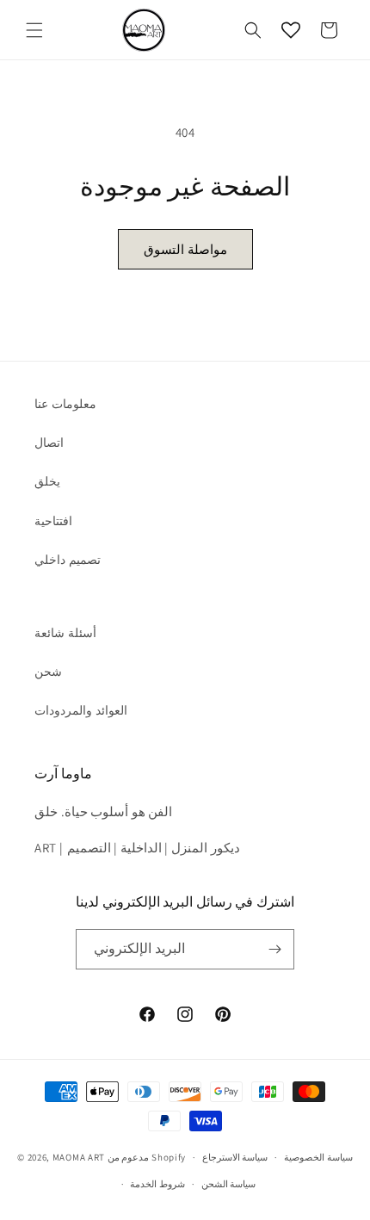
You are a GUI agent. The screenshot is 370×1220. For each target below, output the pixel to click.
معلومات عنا (65, 404)
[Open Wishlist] (291, 30)
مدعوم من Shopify (147, 1157)
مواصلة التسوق (185, 249)
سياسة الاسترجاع (235, 1157)
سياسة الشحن (228, 1184)
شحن (48, 671)
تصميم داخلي (67, 559)
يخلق (47, 481)
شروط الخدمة (157, 1184)
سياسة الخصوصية (318, 1157)
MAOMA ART (78, 1157)
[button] (34, 30)
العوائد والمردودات (80, 710)
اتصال (49, 442)
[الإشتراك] (274, 949)
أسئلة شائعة (65, 633)
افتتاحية (53, 521)
